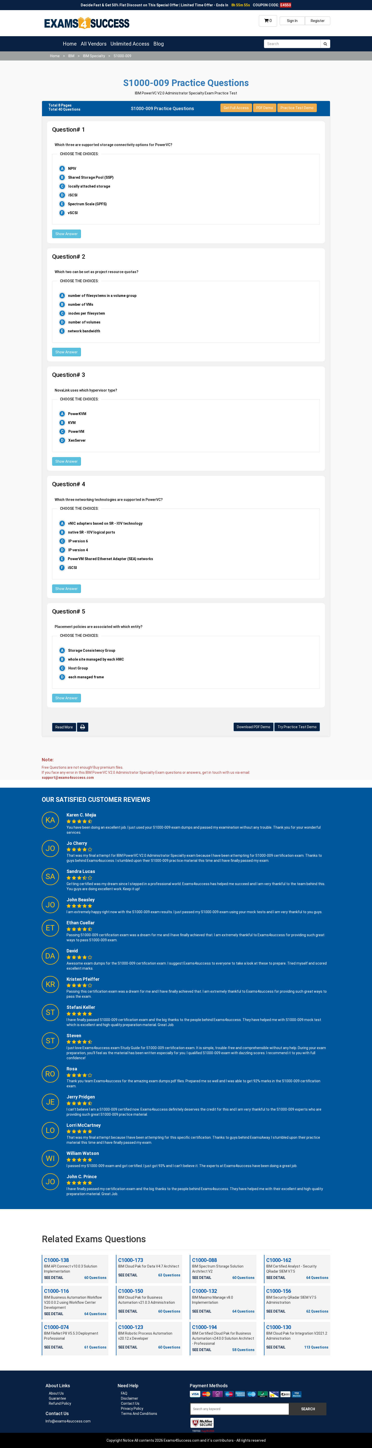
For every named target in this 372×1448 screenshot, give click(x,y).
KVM (72, 423)
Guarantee (57, 1398)
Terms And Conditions (139, 1414)
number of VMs (80, 304)
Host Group (78, 668)
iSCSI (72, 195)
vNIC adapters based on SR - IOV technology (105, 523)
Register (318, 21)
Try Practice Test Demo (297, 727)
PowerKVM (77, 414)
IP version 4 (78, 550)
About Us (56, 1393)
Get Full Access (236, 108)
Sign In (292, 21)
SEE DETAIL (53, 1278)
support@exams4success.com (68, 778)
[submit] (325, 43)
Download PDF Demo (253, 727)
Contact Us (130, 1403)
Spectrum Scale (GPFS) (87, 204)
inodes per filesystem (86, 313)
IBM (71, 56)
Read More (64, 727)
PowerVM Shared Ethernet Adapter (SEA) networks (110, 559)
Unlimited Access (130, 44)
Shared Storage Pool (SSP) (91, 177)
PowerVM (76, 432)
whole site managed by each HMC (96, 659)
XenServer (77, 440)
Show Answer (66, 234)
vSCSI (73, 213)
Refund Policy (60, 1403)
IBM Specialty (94, 56)
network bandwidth (84, 331)
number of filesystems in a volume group (102, 296)
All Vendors (94, 44)
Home (70, 44)
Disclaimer (129, 1398)
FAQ (124, 1393)
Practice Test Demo (297, 108)
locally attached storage (89, 186)
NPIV (72, 169)
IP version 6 (78, 541)
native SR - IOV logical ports (91, 532)
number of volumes (84, 322)
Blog (158, 44)
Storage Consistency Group (91, 650)
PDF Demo (264, 108)
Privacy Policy (132, 1408)
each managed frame (86, 677)
